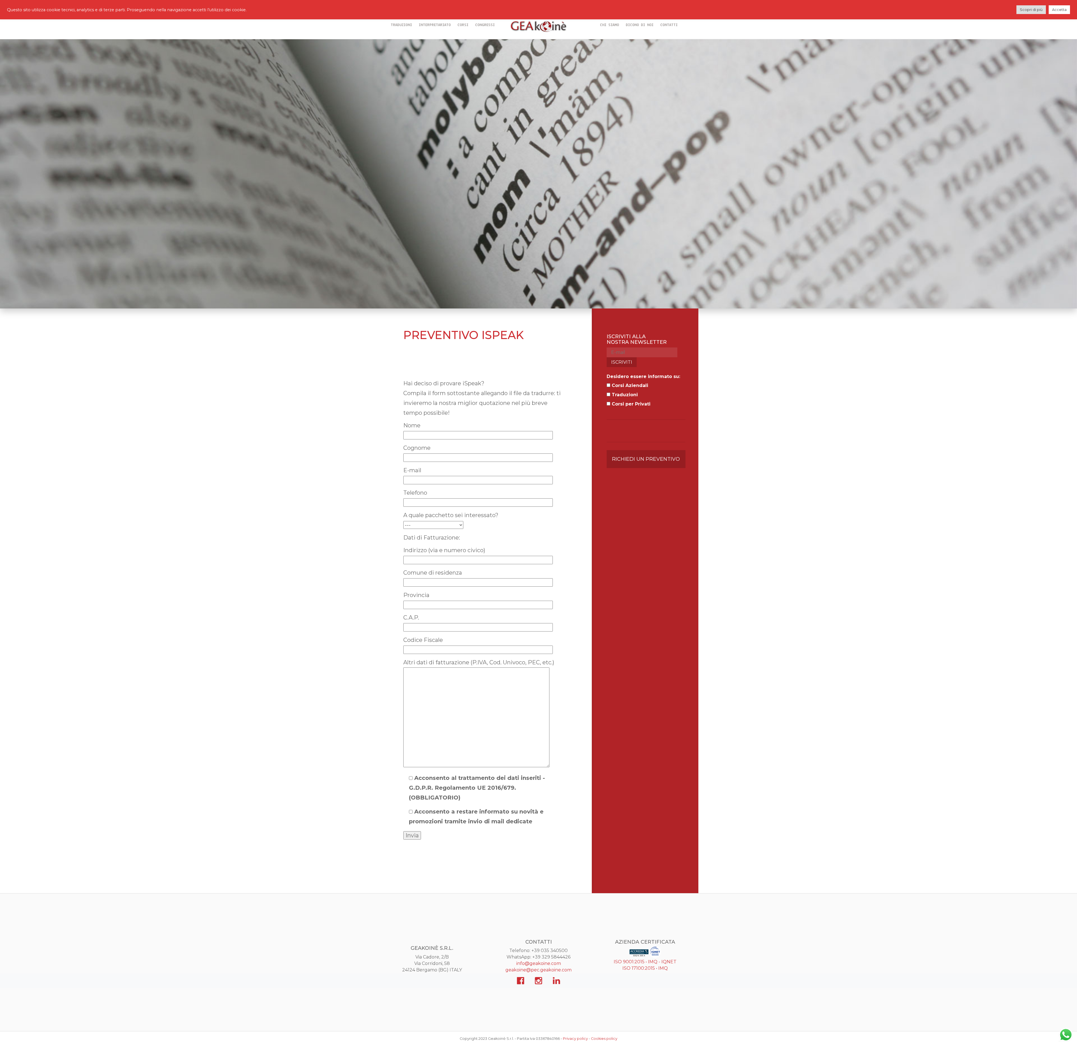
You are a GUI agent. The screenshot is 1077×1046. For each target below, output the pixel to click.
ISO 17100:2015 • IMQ (645, 968)
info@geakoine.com (538, 963)
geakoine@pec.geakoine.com (538, 970)
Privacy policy (575, 1038)
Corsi (462, 25)
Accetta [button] (1059, 9)
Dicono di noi (639, 25)
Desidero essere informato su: (643, 376)
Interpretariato (435, 25)
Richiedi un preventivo (646, 459)
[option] (538, 173)
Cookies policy (604, 1038)
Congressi (485, 25)
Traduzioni (401, 25)
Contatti (669, 25)
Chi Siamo (609, 25)
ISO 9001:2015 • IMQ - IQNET (645, 961)
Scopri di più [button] (1031, 9)
